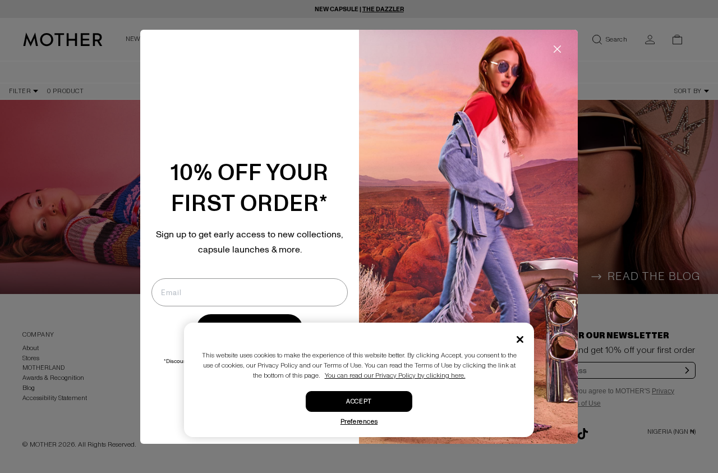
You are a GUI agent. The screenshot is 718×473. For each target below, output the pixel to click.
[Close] (520, 339)
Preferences (359, 421)
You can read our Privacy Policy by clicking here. (395, 375)
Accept (358, 401)
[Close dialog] (557, 49)
